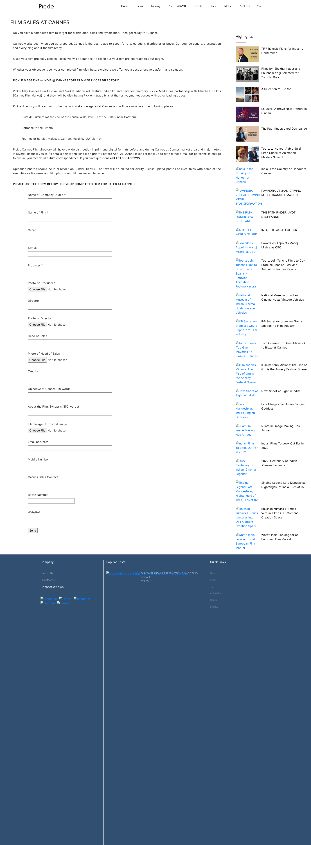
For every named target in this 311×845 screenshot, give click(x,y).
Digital (213, 599)
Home (124, 6)
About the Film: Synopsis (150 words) (53, 406)
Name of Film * (38, 212)
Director (33, 300)
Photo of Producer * (41, 283)
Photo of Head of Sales (44, 353)
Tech (213, 6)
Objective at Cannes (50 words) (49, 389)
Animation (216, 593)
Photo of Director (40, 318)
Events (198, 6)
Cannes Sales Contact (43, 477)
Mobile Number (38, 459)
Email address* (38, 442)
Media (227, 6)
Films (139, 6)
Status (32, 248)
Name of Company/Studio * (47, 195)
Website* (34, 512)
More (260, 6)
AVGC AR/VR (177, 6)
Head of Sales (37, 336)
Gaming (155, 6)
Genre (32, 230)
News (213, 573)
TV (211, 586)
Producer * (35, 265)
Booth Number (38, 494)
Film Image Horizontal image (47, 424)
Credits (33, 371)
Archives (245, 6)
